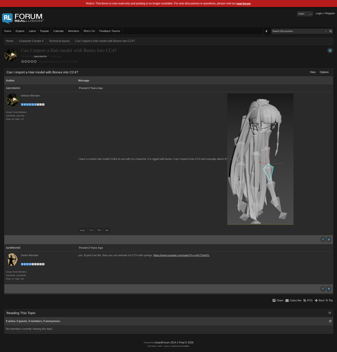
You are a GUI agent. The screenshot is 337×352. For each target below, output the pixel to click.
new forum (243, 3)
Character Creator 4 (31, 40)
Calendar (58, 31)
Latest (32, 31)
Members (73, 31)
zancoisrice (40, 56)
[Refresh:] (330, 321)
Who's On (89, 31)
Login (319, 13)
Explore (20, 31)
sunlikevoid (13, 247)
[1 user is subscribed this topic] (330, 50)
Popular (44, 31)
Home (7, 31)
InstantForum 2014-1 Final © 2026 (173, 342)
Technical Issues (59, 40)
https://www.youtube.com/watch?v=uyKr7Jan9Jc (181, 255)
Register (330, 13)
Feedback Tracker (109, 31)
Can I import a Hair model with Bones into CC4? (105, 40)
